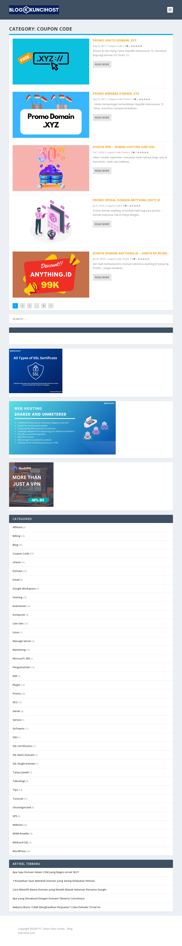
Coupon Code (115, 45)
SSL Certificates (22, 746)
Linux (16, 632)
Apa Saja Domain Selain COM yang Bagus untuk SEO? (46, 872)
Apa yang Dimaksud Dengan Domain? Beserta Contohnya (48, 898)
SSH (15, 737)
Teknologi (19, 781)
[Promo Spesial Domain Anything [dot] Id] (51, 221)
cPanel (17, 562)
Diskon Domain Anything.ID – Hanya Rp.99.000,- (131, 253)
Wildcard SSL (20, 842)
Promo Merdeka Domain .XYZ (116, 94)
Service (17, 720)
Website (18, 824)
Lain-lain (18, 623)
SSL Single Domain (24, 763)
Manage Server (22, 641)
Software (18, 728)
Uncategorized (22, 807)
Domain (17, 571)
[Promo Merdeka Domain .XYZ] (51, 115)
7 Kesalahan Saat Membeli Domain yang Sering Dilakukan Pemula (54, 880)
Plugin (16, 684)
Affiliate (17, 527)
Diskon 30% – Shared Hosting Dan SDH (124, 147)
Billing (16, 536)
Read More (102, 64)
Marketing (19, 649)
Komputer (19, 614)
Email (16, 579)
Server (16, 711)
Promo (126, 99)
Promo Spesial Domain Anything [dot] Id (126, 200)
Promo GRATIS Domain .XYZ (114, 40)
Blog (15, 544)
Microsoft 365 (21, 658)
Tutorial (18, 798)
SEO (15, 702)
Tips (15, 789)
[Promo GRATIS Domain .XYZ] (51, 61)
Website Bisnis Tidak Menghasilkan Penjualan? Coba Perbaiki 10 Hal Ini (56, 907)
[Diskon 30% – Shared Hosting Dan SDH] (51, 168)
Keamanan (19, 606)
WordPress (19, 851)
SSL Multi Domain (23, 755)
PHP (15, 676)
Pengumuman (21, 667)
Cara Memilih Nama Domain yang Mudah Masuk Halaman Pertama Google (59, 889)
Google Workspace (24, 588)
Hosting (17, 597)
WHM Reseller (21, 833)
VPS (15, 816)
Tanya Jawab (21, 772)
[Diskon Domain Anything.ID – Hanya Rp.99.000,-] (51, 274)
